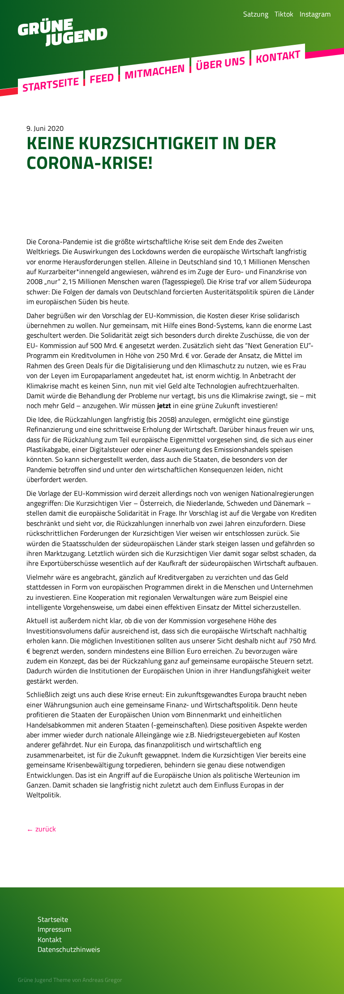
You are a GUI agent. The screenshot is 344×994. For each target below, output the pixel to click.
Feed (102, 78)
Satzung (255, 14)
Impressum (54, 929)
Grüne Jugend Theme (44, 979)
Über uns (220, 63)
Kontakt (278, 56)
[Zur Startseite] (63, 44)
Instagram (315, 14)
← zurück (41, 828)
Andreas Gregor (102, 979)
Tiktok (284, 14)
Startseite (50, 84)
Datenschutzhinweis (69, 949)
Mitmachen (155, 72)
